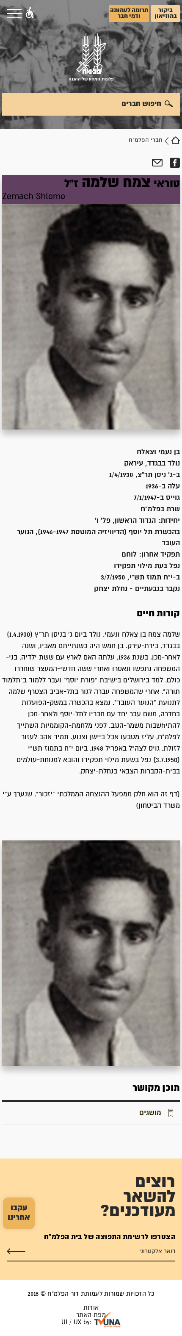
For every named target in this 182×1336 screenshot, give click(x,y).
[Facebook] (174, 163)
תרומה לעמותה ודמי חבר (129, 13)
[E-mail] (157, 163)
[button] (30, 13)
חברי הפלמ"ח (146, 140)
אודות (91, 1308)
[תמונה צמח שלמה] (91, 953)
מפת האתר (91, 1315)
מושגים (150, 1113)
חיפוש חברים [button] (141, 104)
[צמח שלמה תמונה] (91, 302)
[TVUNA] (107, 1320)
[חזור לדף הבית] (175, 140)
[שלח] (16, 1251)
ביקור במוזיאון (165, 13)
